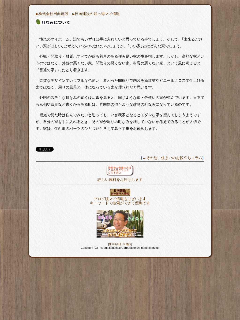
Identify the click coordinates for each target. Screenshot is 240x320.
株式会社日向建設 (120, 244)
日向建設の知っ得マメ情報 (96, 14)
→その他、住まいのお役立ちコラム (172, 158)
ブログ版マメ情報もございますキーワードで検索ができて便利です (120, 201)
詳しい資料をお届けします (120, 180)
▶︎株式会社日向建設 (52, 14)
